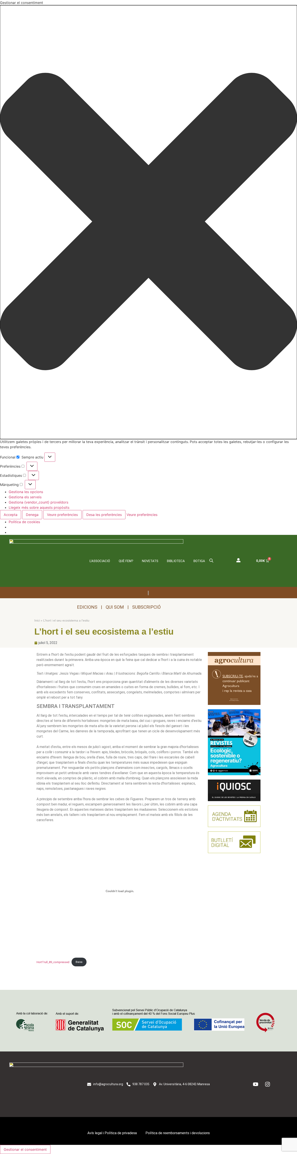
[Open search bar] (211, 560)
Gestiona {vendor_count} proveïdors (38, 502)
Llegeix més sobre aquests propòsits (39, 507)
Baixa (79, 962)
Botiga (199, 561)
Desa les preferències (104, 514)
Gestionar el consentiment (25, 1149)
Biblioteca (176, 561)
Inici (37, 620)
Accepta (10, 514)
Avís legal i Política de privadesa (112, 1133)
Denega (32, 514)
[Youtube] (255, 1084)
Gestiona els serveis (25, 497)
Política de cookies (24, 522)
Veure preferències (62, 514)
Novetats (150, 561)
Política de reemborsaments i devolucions (177, 1133)
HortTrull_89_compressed (53, 962)
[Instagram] (267, 1084)
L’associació (100, 561)
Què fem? (126, 561)
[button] (148, 222)
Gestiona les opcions (26, 492)
